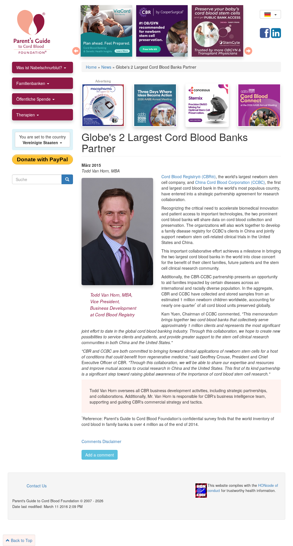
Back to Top (21, 540)
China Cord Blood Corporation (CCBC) (230, 182)
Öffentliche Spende (34, 99)
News (106, 67)
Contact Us (37, 486)
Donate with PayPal (42, 159)
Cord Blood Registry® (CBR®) (188, 176)
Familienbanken (31, 83)
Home (91, 67)
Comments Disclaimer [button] (101, 441)
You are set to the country (42, 139)
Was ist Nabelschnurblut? (39, 67)
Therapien (26, 115)
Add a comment (99, 455)
